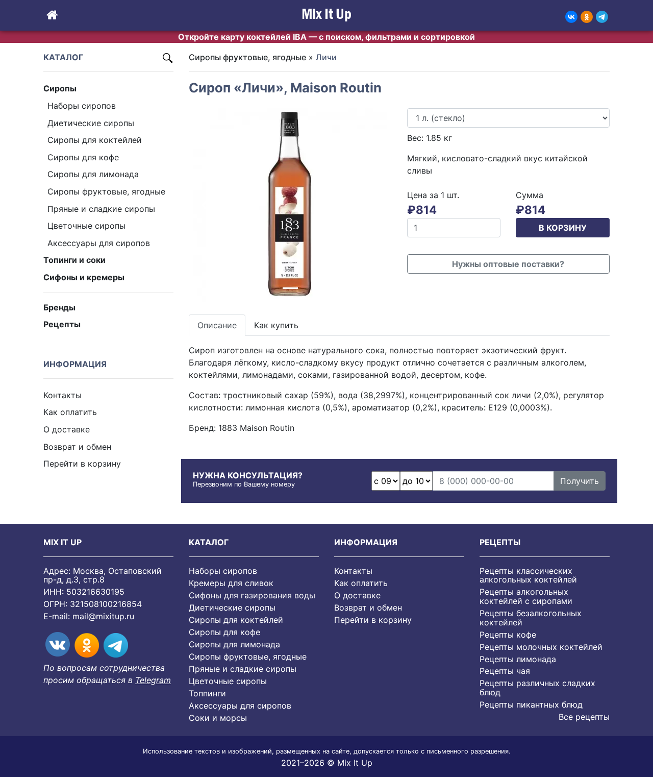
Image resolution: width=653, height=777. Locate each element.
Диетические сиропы (90, 122)
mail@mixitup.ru (103, 616)
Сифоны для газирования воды (252, 595)
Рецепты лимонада (518, 659)
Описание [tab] (217, 325)
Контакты (62, 395)
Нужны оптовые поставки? (508, 264)
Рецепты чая (505, 671)
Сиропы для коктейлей (94, 140)
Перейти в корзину (82, 463)
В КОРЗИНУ (563, 228)
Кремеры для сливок (231, 583)
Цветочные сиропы (86, 226)
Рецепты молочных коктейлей (541, 647)
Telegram (153, 680)
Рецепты (62, 324)
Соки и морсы (218, 718)
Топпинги (207, 693)
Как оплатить (70, 412)
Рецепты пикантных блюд (531, 704)
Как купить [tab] (276, 325)
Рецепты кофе (508, 634)
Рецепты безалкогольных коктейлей (531, 617)
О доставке (66, 429)
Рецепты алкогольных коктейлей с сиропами (526, 596)
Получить (579, 481)
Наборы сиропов (81, 106)
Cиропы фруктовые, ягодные (106, 191)
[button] (204, 205)
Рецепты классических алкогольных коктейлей (528, 575)
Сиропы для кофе (83, 157)
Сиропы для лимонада (93, 174)
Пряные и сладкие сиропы (101, 208)
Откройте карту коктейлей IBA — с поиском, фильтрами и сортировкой (326, 37)
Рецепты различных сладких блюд (537, 687)
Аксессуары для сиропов (98, 242)
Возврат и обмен (77, 446)
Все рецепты (584, 717)
